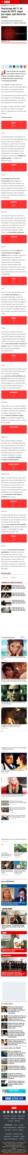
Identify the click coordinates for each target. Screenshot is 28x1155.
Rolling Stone (21, 1127)
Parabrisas (21, 1118)
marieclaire (14, 909)
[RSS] (20, 1112)
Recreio (15, 1130)
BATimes (17, 1121)
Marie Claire (21, 1116)
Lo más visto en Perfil (11, 1048)
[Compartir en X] (14, 66)
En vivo (24, 2)
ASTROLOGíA (4, 5)
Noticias (14, 1116)
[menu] (2, 2)
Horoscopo (5, 577)
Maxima (21, 1130)
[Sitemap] (24, 1112)
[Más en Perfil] (10, 882)
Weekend (13, 1118)
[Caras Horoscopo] (14, 1100)
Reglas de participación (11, 1139)
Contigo (21, 1125)
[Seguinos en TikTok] (16, 1112)
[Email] (25, 66)
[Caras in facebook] (8, 1112)
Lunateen (10, 1121)
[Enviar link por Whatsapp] (17, 66)
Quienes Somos (18, 1134)
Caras (15, 1125)
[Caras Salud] (14, 1093)
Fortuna (6, 1118)
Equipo (22, 1136)
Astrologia (13, 577)
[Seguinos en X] (12, 1112)
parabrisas (14, 956)
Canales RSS (8, 1134)
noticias (14, 886)
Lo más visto (7, 1003)
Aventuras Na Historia (9, 1127)
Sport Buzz (8, 1130)
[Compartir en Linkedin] (21, 66)
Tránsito (21, 1139)
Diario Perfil (6, 1116)
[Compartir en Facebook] (10, 66)
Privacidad (16, 1136)
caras (14, 933)
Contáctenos (7, 1136)
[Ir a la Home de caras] (7, 2)
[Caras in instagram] (4, 1112)
